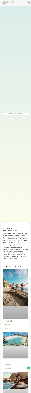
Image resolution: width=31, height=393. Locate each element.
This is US (8, 321)
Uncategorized (13, 230)
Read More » (8, 324)
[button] (28, 2)
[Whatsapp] (28, 367)
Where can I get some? (13, 361)
